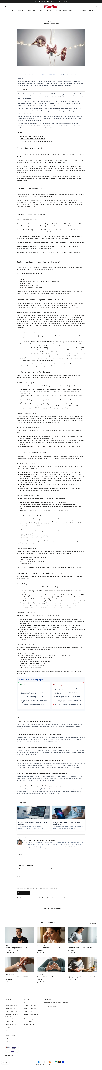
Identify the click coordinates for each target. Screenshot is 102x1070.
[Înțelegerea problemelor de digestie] (82, 964)
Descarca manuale (27, 13)
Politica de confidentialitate (32, 1008)
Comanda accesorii (19, 10)
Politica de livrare (29, 1003)
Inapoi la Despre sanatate (52, 909)
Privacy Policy (51, 898)
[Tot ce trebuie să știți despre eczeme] (19, 964)
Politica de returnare (30, 1005)
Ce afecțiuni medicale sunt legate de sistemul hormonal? (38, 141)
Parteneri (46, 13)
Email (52, 868)
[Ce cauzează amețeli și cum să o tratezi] (51, 964)
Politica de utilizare (29, 1011)
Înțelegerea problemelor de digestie (82, 977)
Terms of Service (63, 898)
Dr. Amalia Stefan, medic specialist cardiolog (49, 74)
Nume (18, 868)
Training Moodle (65, 13)
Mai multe (93, 923)
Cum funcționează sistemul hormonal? (32, 136)
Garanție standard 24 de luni (31, 1015)
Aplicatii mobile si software (46, 10)
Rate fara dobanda (55, 13)
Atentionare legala (29, 1019)
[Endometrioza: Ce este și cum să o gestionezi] (82, 935)
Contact (77, 13)
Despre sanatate (26, 70)
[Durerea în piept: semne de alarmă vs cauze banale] (19, 935)
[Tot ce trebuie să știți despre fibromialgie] (51, 935)
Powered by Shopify (61, 1064)
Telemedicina (38, 13)
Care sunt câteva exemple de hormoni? (32, 138)
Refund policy (28, 1021)
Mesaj (18, 876)
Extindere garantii (31, 10)
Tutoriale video (91, 10)
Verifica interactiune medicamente (77, 10)
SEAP (72, 13)
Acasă (18, 70)
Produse (9, 10)
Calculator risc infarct (61, 10)
